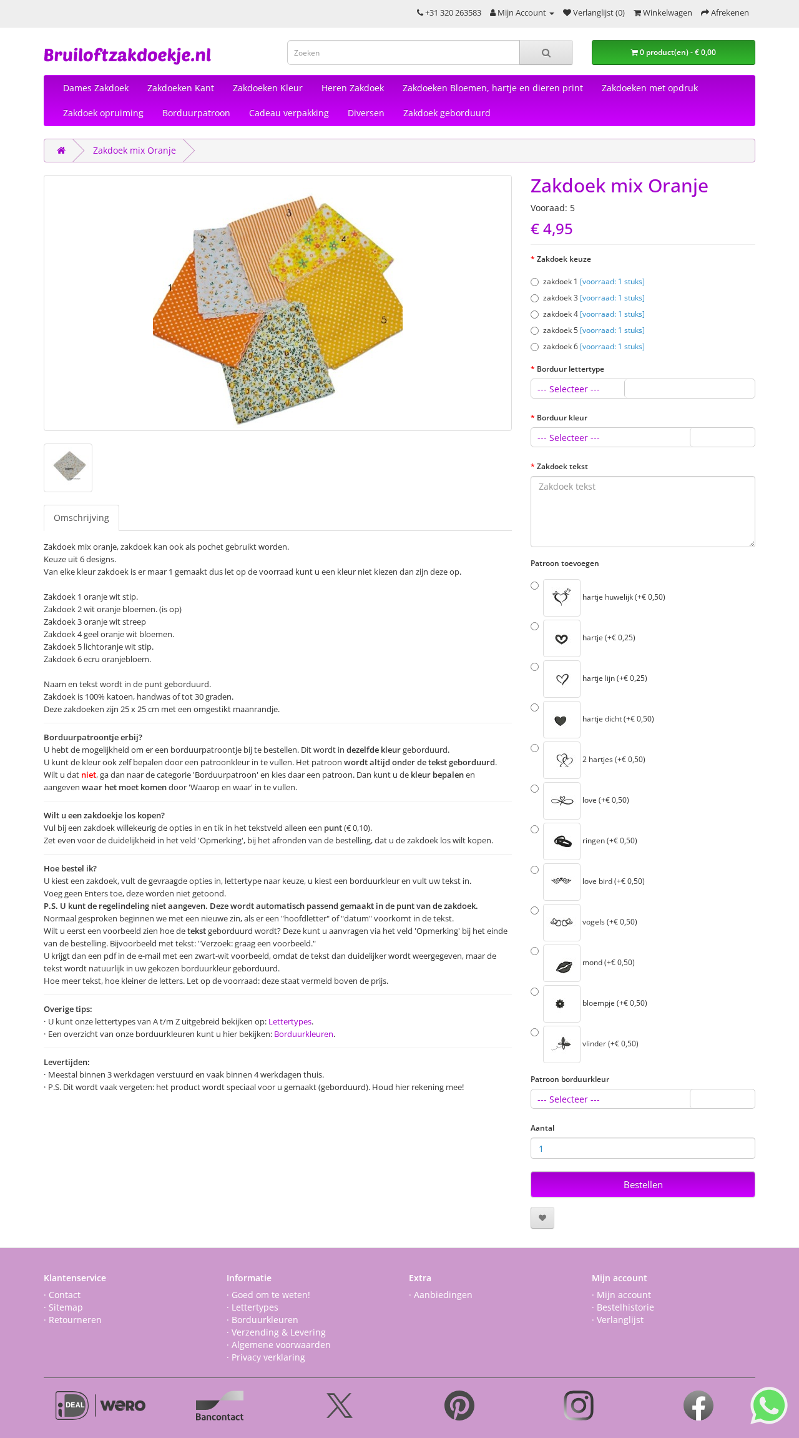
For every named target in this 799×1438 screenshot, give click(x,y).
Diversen (366, 113)
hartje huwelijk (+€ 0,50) (623, 597)
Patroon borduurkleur (570, 1079)
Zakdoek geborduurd (447, 113)
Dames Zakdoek (96, 88)
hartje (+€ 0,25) (608, 638)
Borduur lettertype (570, 369)
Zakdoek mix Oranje (134, 150)
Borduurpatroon (196, 113)
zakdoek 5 (594, 330)
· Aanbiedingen (441, 1295)
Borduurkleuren (303, 1033)
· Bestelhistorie (623, 1307)
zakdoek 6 (594, 346)
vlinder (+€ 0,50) (610, 1044)
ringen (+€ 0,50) (609, 841)
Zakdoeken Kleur (268, 88)
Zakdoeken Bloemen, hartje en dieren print (493, 88)
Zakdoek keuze (564, 259)
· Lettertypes (252, 1307)
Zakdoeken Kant (180, 88)
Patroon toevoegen (565, 563)
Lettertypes (289, 1021)
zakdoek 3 (594, 297)
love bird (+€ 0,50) (613, 881)
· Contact (62, 1295)
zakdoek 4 (594, 314)
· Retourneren (73, 1320)
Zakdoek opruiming (103, 113)
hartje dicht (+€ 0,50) (617, 719)
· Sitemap (63, 1307)
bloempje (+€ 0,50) (614, 1003)
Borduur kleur (562, 417)
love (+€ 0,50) (605, 800)
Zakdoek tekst (562, 466)
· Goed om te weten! (268, 1295)
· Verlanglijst (618, 1320)
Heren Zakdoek (352, 88)
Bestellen (643, 1184)
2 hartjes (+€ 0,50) (613, 760)
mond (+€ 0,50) (608, 963)
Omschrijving (81, 517)
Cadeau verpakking (289, 113)
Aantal (542, 1128)
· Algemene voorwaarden (279, 1345)
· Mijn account (621, 1295)
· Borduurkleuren (262, 1320)
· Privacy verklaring (266, 1357)
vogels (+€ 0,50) (609, 922)
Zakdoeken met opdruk (650, 88)
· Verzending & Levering (276, 1332)
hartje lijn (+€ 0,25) (614, 678)
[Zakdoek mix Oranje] (278, 303)
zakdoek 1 (594, 281)
